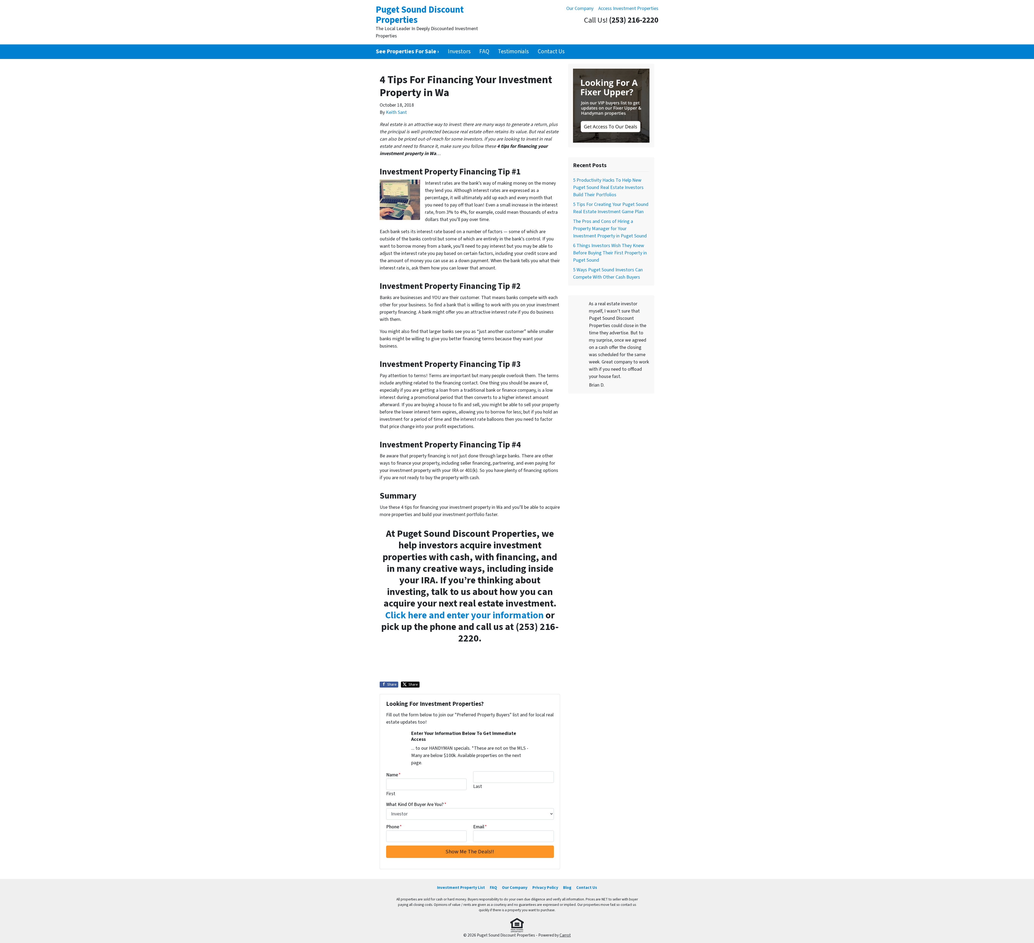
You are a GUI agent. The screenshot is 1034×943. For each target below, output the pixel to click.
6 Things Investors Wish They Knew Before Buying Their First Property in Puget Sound (610, 253)
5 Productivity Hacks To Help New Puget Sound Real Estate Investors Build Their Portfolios (608, 187)
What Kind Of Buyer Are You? (416, 804)
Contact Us (551, 51)
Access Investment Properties (628, 8)
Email (480, 826)
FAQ (484, 51)
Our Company (579, 8)
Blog (567, 888)
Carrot (565, 935)
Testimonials (513, 51)
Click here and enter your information (464, 615)
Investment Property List (461, 888)
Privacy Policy (545, 888)
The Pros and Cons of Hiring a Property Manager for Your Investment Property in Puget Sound (610, 228)
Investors (459, 51)
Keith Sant (396, 112)
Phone (394, 826)
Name (393, 775)
